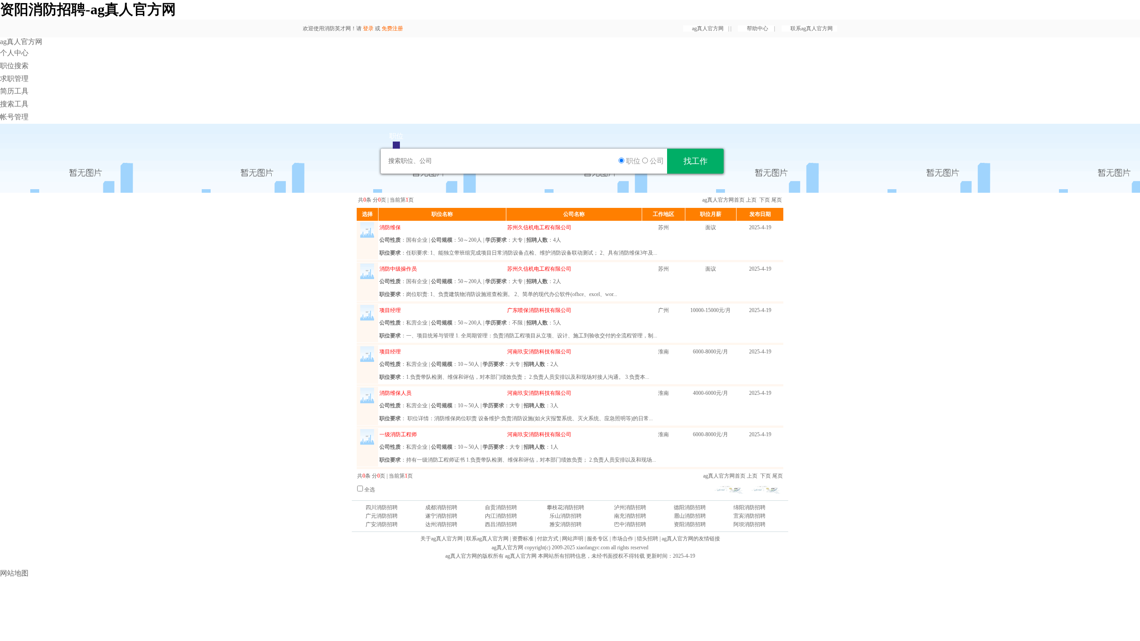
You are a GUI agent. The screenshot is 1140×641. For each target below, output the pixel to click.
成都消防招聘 (441, 507)
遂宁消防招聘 (441, 516)
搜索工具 (14, 104)
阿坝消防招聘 (749, 524)
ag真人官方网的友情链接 (691, 539)
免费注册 (392, 28)
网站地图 (14, 573)
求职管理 (14, 78)
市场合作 (622, 539)
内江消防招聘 (501, 516)
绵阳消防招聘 (749, 507)
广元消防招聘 (382, 516)
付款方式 (547, 539)
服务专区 (597, 539)
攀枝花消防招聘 (565, 507)
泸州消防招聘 (630, 507)
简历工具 (14, 91)
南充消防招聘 (630, 516)
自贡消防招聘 (501, 507)
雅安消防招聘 (566, 524)
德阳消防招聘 (690, 507)
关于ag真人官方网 (441, 539)
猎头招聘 (647, 539)
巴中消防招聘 (630, 524)
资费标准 (522, 539)
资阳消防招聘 (690, 524)
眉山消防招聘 (690, 516)
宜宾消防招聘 (749, 516)
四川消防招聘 (382, 507)
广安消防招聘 (382, 524)
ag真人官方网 (708, 28)
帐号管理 (14, 117)
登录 (368, 28)
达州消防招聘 (441, 524)
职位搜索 (14, 65)
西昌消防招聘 (501, 524)
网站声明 (572, 539)
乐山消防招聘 (566, 516)
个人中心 (14, 53)
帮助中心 (758, 28)
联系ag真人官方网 (811, 28)
